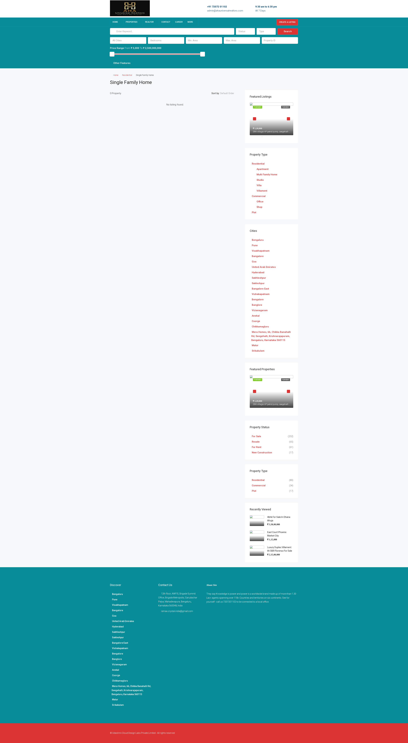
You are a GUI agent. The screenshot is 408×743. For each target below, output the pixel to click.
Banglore (257, 305)
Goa (254, 261)
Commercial (259, 196)
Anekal (256, 315)
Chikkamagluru (260, 326)
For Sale (256, 436)
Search (288, 31)
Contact (165, 22)
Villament (262, 190)
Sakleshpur (258, 283)
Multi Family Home (267, 174)
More (190, 22)
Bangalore (258, 256)
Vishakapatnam (261, 294)
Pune (255, 245)
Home (115, 22)
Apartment (263, 169)
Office (260, 201)
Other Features (121, 63)
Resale (256, 441)
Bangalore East (260, 288)
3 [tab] (273, 137)
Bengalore (258, 299)
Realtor (149, 22)
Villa (259, 185)
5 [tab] (282, 137)
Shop (259, 207)
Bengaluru (258, 240)
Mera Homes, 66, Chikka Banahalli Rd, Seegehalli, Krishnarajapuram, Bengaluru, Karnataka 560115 (271, 336)
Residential (127, 75)
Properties (131, 22)
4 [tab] (278, 137)
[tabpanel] (271, 119)
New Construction (262, 452)
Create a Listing (287, 22)
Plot (254, 212)
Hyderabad (258, 272)
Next (288, 118)
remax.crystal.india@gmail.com (177, 611)
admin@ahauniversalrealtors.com (225, 10)
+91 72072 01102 (217, 6)
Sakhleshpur (259, 277)
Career (179, 22)
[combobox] (245, 31)
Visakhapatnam (261, 250)
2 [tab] (268, 137)
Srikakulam (258, 350)
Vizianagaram (260, 310)
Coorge (256, 321)
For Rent (256, 447)
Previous (254, 118)
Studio (260, 180)
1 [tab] (263, 137)
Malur (255, 345)
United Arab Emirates (264, 267)
